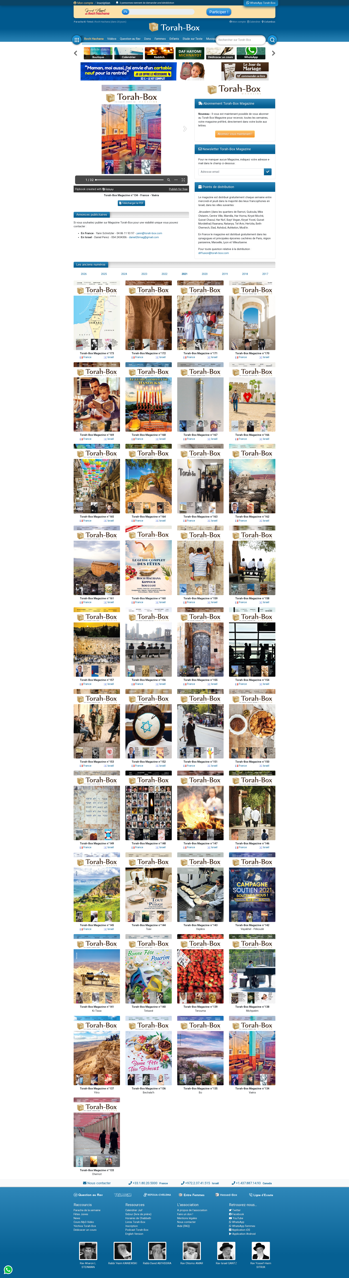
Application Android (244, 1233)
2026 (84, 274)
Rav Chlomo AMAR (191, 1263)
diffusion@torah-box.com (213, 253)
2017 (265, 274)
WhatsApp (237, 1222)
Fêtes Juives (81, 1214)
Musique (211, 39)
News (77, 1218)
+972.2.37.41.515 (197, 1183)
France (87, 357)
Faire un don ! (185, 1214)
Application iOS (240, 1229)
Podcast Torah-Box (136, 1229)
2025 (104, 274)
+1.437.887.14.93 (248, 1183)
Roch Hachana (94, 39)
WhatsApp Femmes (243, 1226)
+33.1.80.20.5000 (145, 1183)
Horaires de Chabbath (138, 1218)
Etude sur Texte (192, 39)
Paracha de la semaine (87, 1210)
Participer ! (218, 12)
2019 (225, 274)
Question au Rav (130, 39)
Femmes (160, 39)
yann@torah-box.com (149, 233)
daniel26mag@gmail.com (144, 237)
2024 (124, 274)
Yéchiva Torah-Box (85, 1226)
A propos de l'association (192, 1210)
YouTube (237, 1218)
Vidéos (111, 39)
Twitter (236, 1210)
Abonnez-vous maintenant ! (235, 134)
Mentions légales (187, 1218)
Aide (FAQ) (183, 1226)
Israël (110, 357)
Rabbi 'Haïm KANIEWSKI (122, 1263)
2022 (164, 274)
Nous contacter (99, 1183)
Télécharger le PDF (132, 203)
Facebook (238, 1214)
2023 (144, 274)
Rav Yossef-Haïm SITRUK (260, 1265)
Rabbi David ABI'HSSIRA (157, 1263)
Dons (147, 39)
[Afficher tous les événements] (117, 3)
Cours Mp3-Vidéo (84, 1222)
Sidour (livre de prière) (138, 1214)
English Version (134, 1233)
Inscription (103, 3)
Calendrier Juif (134, 1210)
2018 (245, 274)
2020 (205, 274)
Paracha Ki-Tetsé (83, 21)
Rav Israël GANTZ (226, 1263)
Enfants (174, 39)
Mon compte (85, 3)
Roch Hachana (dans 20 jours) (110, 21)
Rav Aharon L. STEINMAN (88, 1265)
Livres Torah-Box (135, 1222)
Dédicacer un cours (85, 1229)
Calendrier (254, 21)
